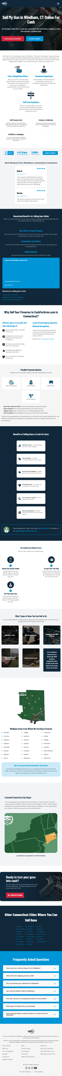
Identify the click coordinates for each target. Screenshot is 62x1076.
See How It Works (34, 39)
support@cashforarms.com (12, 281)
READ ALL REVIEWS (50, 153)
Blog (22, 1046)
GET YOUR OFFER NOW (15, 895)
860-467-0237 (9, 285)
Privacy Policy (39, 1071)
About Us (5, 1048)
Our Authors (25, 1051)
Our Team (24, 1054)
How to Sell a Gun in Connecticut (12, 299)
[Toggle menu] (58, 3)
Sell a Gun (44, 1046)
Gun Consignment (8, 1051)
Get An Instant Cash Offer (13, 39)
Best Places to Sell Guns (48, 1054)
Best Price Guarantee (27, 1057)
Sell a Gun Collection (47, 1048)
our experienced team (47, 339)
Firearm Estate (25, 1048)
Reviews (4, 1054)
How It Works (6, 1046)
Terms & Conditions (25, 1071)
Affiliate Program (7, 1059)
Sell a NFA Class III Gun (47, 1051)
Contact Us (5, 1057)
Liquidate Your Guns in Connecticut (12, 297)
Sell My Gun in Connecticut (10, 295)
